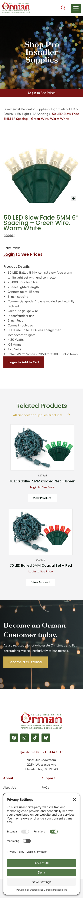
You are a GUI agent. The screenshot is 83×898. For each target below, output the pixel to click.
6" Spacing (40, 114)
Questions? (41, 752)
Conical (8, 114)
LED (72, 109)
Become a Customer (26, 662)
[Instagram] (24, 738)
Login (32, 93)
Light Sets (58, 109)
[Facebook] (14, 738)
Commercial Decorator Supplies (25, 109)
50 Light (23, 114)
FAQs (45, 787)
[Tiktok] (35, 738)
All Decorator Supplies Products (38, 415)
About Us (9, 787)
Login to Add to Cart (24, 362)
